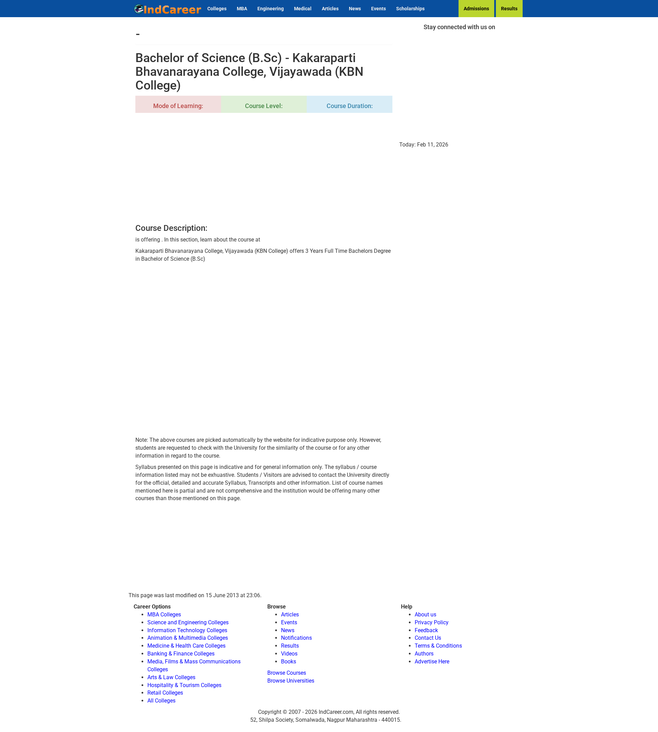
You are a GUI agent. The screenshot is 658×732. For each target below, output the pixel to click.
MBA (242, 8)
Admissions (476, 8)
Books (288, 661)
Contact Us (428, 638)
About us (425, 614)
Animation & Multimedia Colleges (187, 638)
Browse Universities (290, 680)
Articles (330, 8)
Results (509, 8)
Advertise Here (432, 661)
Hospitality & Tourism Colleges (184, 685)
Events (378, 8)
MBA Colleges (164, 614)
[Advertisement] (263, 169)
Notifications (296, 638)
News (355, 8)
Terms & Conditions (438, 645)
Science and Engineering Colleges (188, 622)
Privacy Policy (432, 622)
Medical (303, 8)
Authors (424, 653)
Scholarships (410, 8)
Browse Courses (286, 673)
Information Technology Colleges (187, 630)
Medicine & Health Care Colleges (186, 645)
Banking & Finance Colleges (181, 653)
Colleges (217, 8)
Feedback (426, 630)
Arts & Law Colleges (171, 677)
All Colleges (161, 700)
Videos (289, 653)
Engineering (270, 8)
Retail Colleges (165, 692)
